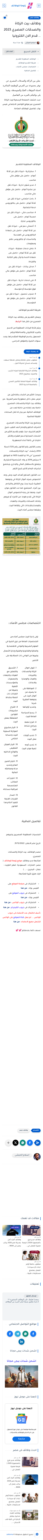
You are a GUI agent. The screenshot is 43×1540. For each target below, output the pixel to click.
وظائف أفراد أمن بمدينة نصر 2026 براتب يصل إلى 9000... (12, 1243)
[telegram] (18, 1334)
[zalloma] (21, 5)
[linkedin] (21, 1342)
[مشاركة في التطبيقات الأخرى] (8, 1143)
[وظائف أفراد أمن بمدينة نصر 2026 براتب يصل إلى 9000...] (30, 1479)
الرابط (18, 322)
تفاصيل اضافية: (30, 71)
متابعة (21, 1439)
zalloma (10, 1535)
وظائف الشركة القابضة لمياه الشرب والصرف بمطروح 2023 (22, 372)
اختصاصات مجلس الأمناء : (26, 67)
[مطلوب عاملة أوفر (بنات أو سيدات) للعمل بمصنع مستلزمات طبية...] (30, 1497)
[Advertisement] (21, 596)
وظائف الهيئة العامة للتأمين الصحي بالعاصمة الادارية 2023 (22, 383)
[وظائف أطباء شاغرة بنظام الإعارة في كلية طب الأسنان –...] (30, 1515)
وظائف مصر (34, 18)
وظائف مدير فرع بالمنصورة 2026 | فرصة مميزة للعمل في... (31, 1243)
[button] (30, 1143)
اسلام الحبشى (30, 43)
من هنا (24, 888)
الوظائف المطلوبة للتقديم (26, 59)
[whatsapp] (25, 1334)
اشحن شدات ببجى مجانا (21, 1361)
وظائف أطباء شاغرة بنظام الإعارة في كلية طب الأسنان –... (12, 1518)
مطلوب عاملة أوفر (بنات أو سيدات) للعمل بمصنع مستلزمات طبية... (33, 1269)
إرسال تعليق (31, 1296)
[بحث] (4, 6)
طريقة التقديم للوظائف (27, 63)
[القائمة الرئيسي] (39, 6)
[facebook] (33, 1334)
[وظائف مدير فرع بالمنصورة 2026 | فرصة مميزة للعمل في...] (30, 1462)
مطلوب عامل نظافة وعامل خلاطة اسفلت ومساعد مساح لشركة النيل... (20, 361)
